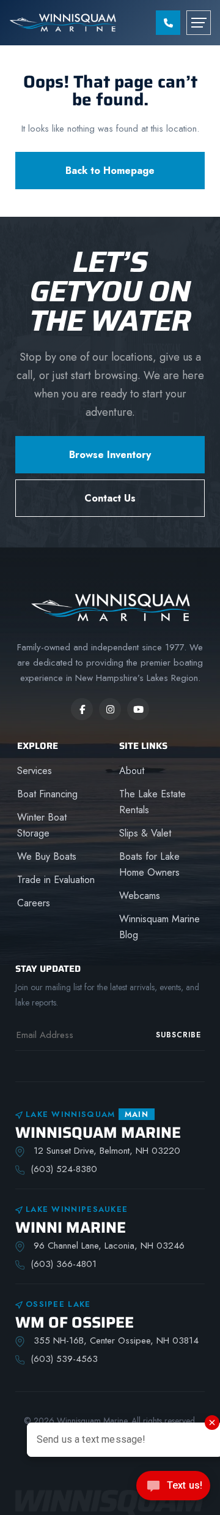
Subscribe (178, 1034)
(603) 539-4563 (64, 1359)
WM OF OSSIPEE (74, 1322)
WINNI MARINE (70, 1227)
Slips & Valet (145, 833)
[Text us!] (173, 1489)
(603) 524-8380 (64, 1169)
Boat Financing (47, 794)
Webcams (139, 896)
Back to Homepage (110, 171)
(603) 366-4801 (64, 1264)
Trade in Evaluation (56, 880)
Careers (33, 903)
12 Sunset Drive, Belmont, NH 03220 (105, 1150)
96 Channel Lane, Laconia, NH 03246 (108, 1245)
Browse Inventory (110, 455)
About (131, 771)
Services (34, 771)
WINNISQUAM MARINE (98, 1133)
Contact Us (110, 498)
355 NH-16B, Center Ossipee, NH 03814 (115, 1340)
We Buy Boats (46, 856)
